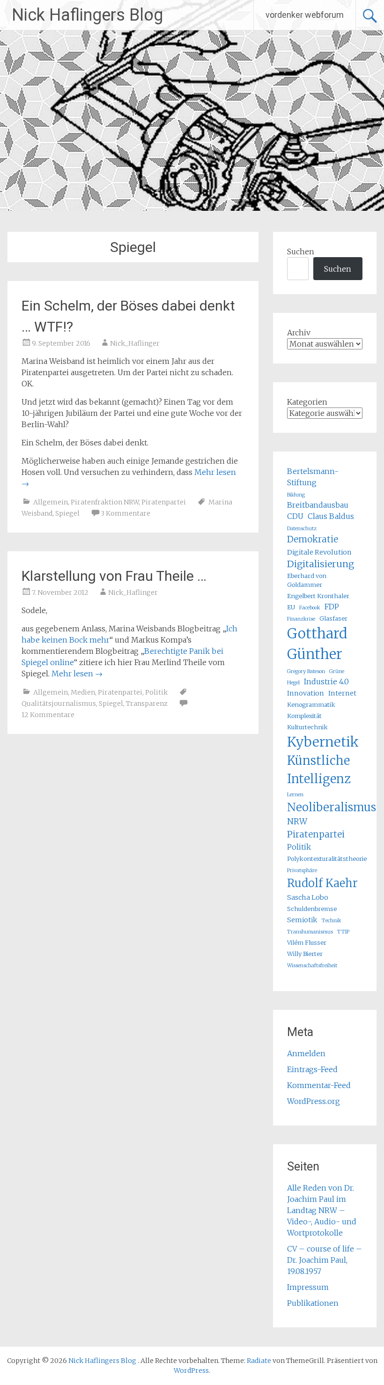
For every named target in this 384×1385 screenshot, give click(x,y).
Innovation (305, 693)
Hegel (293, 683)
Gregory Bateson (306, 671)
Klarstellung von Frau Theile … (114, 576)
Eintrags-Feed (312, 1069)
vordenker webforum (305, 15)
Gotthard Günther (317, 644)
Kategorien (307, 402)
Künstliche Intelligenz (319, 769)
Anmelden (306, 1053)
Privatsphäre (302, 870)
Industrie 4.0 (326, 681)
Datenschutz (302, 529)
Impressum (308, 1287)
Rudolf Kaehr (322, 883)
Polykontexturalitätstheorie (327, 858)
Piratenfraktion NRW (105, 502)
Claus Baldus (331, 516)
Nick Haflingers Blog (87, 15)
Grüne (336, 671)
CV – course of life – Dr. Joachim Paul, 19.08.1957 (324, 1260)
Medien (83, 692)
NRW (297, 821)
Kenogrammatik (311, 704)
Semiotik (302, 920)
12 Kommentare (48, 715)
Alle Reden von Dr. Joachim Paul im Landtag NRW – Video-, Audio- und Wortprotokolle (321, 1210)
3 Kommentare (125, 513)
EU (291, 607)
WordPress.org (313, 1101)
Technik (331, 921)
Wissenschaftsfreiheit (312, 966)
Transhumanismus (310, 932)
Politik (156, 692)
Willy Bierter (305, 953)
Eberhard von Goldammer (306, 580)
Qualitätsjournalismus (59, 703)
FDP (332, 606)
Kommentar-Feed (319, 1085)
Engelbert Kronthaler (318, 596)
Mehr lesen (77, 673)
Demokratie (312, 539)
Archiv (298, 332)
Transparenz (147, 703)
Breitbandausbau (317, 505)
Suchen (300, 251)
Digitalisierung (320, 564)
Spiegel (67, 513)
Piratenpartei (163, 502)
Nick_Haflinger (135, 343)
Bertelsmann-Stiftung (313, 477)
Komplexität (304, 715)
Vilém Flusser (306, 942)
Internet (342, 693)
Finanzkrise (301, 619)
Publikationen (313, 1303)
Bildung (296, 495)
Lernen (295, 795)
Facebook (309, 608)
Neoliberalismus (331, 807)
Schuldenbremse (312, 908)
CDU (295, 516)
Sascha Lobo (307, 897)
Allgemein (50, 502)
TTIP (343, 932)
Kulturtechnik (307, 727)
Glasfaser (333, 618)
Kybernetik (323, 741)
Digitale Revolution (319, 552)
